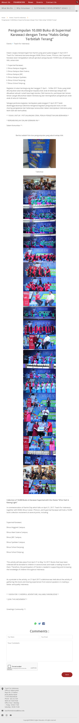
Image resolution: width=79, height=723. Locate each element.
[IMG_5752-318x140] (39, 327)
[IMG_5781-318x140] (39, 313)
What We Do (7, 8)
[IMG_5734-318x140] (39, 443)
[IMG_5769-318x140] (39, 284)
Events (40, 2)
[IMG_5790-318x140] (39, 211)
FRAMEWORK (19, 2)
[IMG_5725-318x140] (39, 414)
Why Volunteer (23, 8)
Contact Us (51, 2)
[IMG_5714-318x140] (39, 487)
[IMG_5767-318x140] (39, 269)
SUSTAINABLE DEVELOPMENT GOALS (51, 8)
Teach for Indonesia (21, 43)
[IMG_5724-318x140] (39, 400)
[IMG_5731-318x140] (39, 429)
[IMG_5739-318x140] (39, 385)
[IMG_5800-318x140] (39, 183)
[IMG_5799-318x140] (39, 197)
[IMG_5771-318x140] (39, 298)
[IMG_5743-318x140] (39, 356)
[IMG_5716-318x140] (39, 472)
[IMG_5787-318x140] (39, 240)
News (30, 2)
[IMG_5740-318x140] (39, 371)
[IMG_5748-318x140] (39, 342)
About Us (6, 2)
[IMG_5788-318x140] (39, 226)
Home (3, 18)
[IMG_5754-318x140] (39, 255)
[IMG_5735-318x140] (39, 458)
